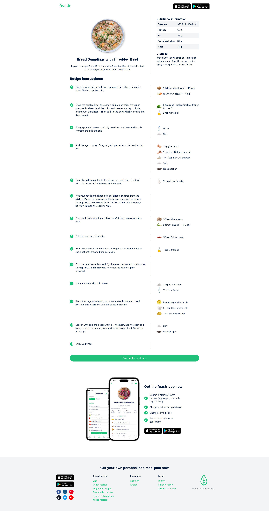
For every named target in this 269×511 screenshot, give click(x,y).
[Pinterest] (71, 492)
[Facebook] (58, 492)
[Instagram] (65, 492)
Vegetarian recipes (102, 488)
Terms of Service (167, 488)
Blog (95, 480)
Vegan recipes (100, 484)
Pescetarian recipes (103, 492)
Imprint (161, 480)
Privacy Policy (165, 484)
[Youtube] (71, 497)
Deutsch (134, 480)
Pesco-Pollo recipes (103, 496)
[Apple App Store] (182, 6)
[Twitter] (65, 497)
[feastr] (65, 6)
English (133, 484)
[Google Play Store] (201, 6)
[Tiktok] (58, 497)
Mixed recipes (100, 499)
